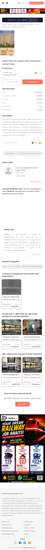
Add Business (7, 528)
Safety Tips (29, 522)
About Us (5, 522)
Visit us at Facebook (10, 531)
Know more (37, 254)
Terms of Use (30, 528)
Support (28, 525)
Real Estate (12, 24)
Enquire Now (32, 82)
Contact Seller (12, 82)
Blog (26, 534)
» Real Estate (9, 153)
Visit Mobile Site (8, 534)
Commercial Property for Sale (28, 24)
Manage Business (36, 3)
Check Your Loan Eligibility (21, 20)
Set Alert (22, 404)
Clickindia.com (16, 548)
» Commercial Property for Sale (28, 153)
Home (4, 24)
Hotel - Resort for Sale (11, 266)
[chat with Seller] (36, 73)
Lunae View (8, 72)
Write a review (35, 181)
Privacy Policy (30, 531)
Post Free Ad (7, 525)
